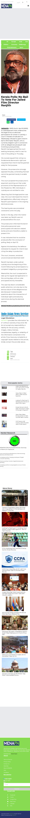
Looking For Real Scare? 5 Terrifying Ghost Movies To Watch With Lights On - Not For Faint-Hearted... (14, 529)
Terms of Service (8, 759)
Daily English (8, 778)
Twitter (12, 797)
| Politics (5, 44)
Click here (14, 754)
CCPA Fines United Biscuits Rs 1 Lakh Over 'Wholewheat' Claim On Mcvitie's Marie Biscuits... (14, 570)
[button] (22, 2)
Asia (26, 41)
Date (3, 115)
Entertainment (9, 47)
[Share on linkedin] (12, 122)
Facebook (12, 795)
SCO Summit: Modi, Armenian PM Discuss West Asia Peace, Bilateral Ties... (14, 613)
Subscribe (16, 789)
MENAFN (5, 128)
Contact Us (6, 763)
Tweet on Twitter (21, 119)
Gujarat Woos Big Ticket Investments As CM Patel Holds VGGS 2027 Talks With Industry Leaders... (13, 593)
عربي (18, 2)
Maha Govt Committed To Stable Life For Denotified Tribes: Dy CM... (14, 655)
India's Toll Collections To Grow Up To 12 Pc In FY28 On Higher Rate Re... (22, 388)
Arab (20, 41)
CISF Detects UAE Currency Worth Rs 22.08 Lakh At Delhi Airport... (22, 423)
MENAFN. (11, 813)
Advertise (6, 766)
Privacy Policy (7, 761)
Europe (13, 41)
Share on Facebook (11, 119)
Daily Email (12, 801)
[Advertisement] (15, 23)
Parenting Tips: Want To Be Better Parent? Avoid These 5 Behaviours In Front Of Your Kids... (14, 633)
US (5, 41)
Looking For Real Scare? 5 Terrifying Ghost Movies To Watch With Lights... (22, 402)
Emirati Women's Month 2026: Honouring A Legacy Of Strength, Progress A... (22, 409)
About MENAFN (8, 768)
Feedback (6, 772)
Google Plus (13, 799)
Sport (20, 47)
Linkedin (12, 803)
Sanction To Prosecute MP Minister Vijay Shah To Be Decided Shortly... (13, 674)
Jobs (5, 770)
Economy (14, 44)
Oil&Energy (24, 44)
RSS (11, 805)
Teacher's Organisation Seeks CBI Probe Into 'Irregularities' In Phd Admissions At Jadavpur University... (13, 509)
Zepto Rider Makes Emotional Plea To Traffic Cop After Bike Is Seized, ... (22, 416)
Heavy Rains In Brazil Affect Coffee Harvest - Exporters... (21, 394)
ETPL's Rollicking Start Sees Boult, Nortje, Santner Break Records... (14, 549)
